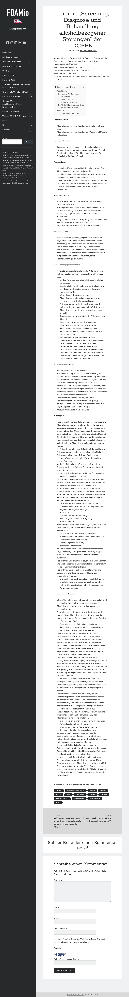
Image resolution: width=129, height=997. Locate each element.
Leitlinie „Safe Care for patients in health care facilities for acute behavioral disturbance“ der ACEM (67, 822)
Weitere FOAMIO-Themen (14, 116)
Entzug (92, 791)
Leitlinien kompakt (10, 57)
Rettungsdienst (95, 799)
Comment (58, 880)
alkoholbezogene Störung (75, 791)
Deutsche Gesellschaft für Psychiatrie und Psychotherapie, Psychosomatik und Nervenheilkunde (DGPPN (80, 61)
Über (4, 125)
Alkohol (58, 791)
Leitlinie (92, 795)
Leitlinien (104, 795)
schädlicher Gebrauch (69, 102)
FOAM (58, 795)
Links (4, 120)
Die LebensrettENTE (11, 96)
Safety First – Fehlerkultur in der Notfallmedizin (16, 85)
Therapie (60, 111)
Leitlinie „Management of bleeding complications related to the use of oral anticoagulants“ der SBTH (15, 175)
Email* (56, 918)
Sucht (58, 803)
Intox (68, 795)
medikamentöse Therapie (70, 113)
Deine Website (60, 928)
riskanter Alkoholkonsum (70, 94)
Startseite (6, 52)
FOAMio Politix (9, 80)
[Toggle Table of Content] (81, 87)
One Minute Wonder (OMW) (15, 92)
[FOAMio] (18, 36)
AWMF (75, 67)
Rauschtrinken (66, 97)
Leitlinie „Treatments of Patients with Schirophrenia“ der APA (97, 819)
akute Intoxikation (67, 99)
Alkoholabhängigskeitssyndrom (72, 105)
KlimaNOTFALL (9, 75)
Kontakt (6, 129)
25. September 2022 (88, 50)
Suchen (5, 138)
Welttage (6, 70)
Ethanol (103, 791)
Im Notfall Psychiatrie (11, 61)
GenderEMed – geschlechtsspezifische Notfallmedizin (12, 104)
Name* (57, 907)
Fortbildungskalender (11, 66)
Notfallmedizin (79, 799)
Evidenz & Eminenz (10, 111)
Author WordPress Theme (75, 995)
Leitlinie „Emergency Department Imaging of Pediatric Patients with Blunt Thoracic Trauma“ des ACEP (18, 168)
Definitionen (62, 91)
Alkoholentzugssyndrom (69, 108)
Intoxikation (80, 795)
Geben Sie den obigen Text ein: (67, 959)
